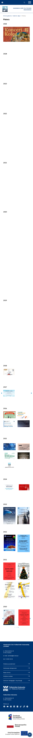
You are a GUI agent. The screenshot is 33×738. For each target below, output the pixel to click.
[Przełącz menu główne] (29, 2)
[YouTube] (8, 707)
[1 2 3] (16, 620)
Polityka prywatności (9, 664)
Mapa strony (6, 672)
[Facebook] (4, 707)
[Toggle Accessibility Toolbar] (30, 735)
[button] (1, 393)
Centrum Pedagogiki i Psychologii (12, 680)
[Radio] (24, 707)
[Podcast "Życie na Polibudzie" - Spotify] (27, 707)
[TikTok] (21, 707)
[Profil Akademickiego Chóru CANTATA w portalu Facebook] (2, 2)
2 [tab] (16, 627)
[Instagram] (11, 707)
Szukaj (24, 2)
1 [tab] (15, 627)
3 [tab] (18, 627)
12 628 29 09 (9, 659)
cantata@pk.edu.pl (13, 655)
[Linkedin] (14, 707)
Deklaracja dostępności (10, 668)
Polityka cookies (8, 676)
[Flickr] (17, 707)
